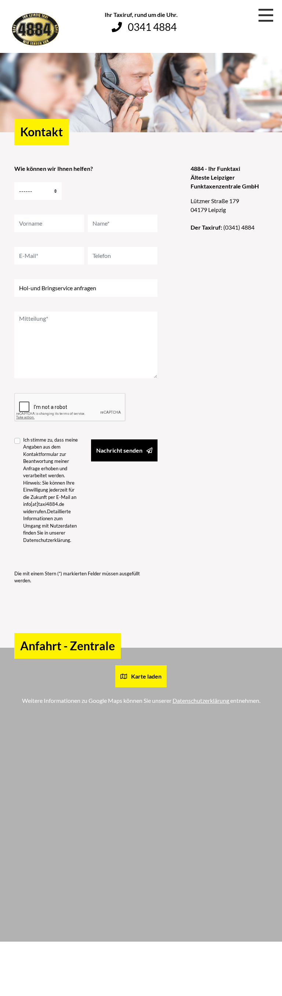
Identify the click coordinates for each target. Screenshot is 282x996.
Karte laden (146, 676)
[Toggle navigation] (265, 16)
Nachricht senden (120, 450)
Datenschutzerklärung (46, 540)
